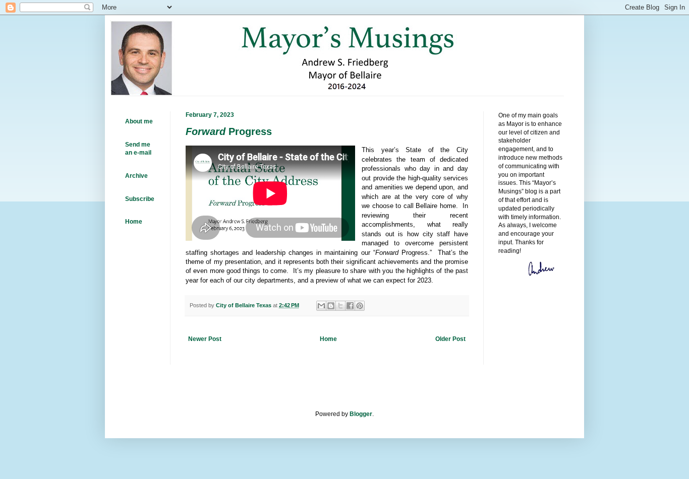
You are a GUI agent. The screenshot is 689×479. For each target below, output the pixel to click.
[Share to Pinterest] (360, 306)
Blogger (361, 414)
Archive (136, 175)
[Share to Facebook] (350, 306)
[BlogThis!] (331, 306)
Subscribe (139, 198)
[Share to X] (340, 306)
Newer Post (204, 339)
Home (328, 339)
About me (139, 121)
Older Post (450, 339)
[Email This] (321, 306)
